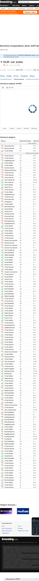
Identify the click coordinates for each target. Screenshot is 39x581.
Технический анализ (6, 79)
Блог (3, 526)
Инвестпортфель (7, 530)
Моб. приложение (7, 528)
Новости (31, 5)
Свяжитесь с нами (23, 530)
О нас (19, 526)
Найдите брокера (7, 505)
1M (12, 87)
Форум (32, 76)
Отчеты (16, 76)
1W (10, 87)
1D (7, 87)
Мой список (16, 5)
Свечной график (3, 88)
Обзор (2, 76)
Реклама (20, 528)
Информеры (5, 533)
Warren (29, 8)
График (9, 76)
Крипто (24, 5)
